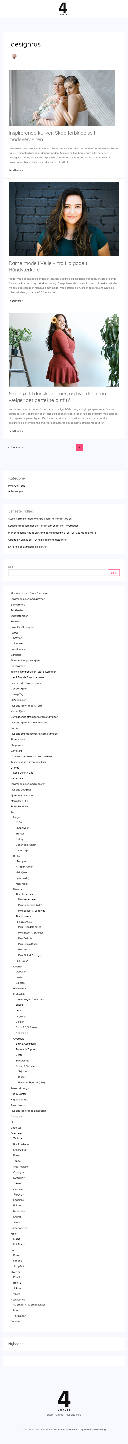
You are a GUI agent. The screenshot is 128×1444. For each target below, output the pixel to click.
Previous (15, 447)
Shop (50, 1414)
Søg (10, 566)
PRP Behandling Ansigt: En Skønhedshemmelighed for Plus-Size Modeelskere (52, 532)
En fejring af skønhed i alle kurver (27, 546)
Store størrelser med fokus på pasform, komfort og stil (40, 518)
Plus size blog (73, 1414)
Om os (59, 1414)
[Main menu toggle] (8, 8)
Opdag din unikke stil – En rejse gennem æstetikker (37, 539)
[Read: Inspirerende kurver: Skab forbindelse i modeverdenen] (62, 97)
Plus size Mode (16, 485)
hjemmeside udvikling (95, 1429)
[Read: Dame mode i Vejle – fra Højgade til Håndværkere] (64, 218)
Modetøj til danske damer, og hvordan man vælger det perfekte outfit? (57, 396)
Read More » (16, 170)
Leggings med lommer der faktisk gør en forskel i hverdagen (43, 525)
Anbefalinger (15, 491)
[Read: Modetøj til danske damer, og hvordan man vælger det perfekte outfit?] (64, 349)
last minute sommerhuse (66, 1429)
